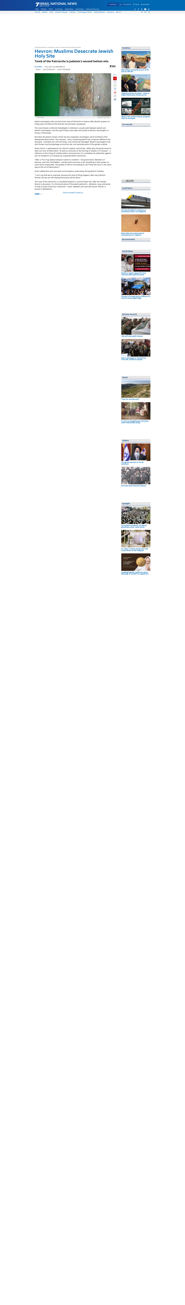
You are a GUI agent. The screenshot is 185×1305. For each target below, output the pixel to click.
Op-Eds (37, 12)
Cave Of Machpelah (63, 69)
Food (51, 12)
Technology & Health (85, 12)
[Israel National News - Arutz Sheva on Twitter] (135, 9)
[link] (135, 70)
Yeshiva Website (99, 12)
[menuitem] (37, 9)
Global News (69, 9)
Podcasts (72, 12)
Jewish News (79, 9)
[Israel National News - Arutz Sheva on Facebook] (138, 9)
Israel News (59, 9)
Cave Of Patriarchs (49, 69)
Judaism (44, 12)
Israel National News (41, 47)
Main (37, 9)
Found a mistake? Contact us (73, 192)
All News (44, 9)
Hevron (38, 69)
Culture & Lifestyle (61, 12)
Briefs (51, 9)
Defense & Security (92, 9)
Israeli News (50, 47)
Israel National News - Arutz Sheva (51, 5)
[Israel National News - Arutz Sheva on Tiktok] (148, 9)
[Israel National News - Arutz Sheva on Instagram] (141, 9)
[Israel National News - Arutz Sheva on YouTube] (145, 9)
